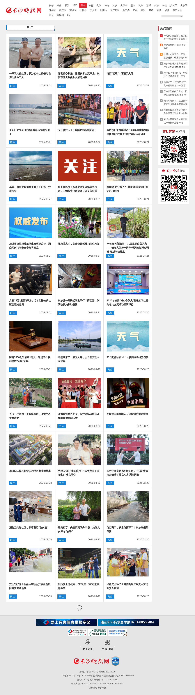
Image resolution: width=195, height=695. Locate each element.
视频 (167, 10)
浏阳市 (103, 10)
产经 (135, 10)
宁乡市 (93, 10)
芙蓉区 (173, 5)
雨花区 (62, 10)
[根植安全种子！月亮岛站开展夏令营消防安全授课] (128, 563)
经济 (75, 5)
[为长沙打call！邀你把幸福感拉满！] (79, 109)
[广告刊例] (107, 645)
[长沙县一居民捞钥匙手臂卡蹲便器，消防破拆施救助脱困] (79, 279)
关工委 (126, 10)
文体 (99, 5)
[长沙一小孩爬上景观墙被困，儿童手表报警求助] (30, 393)
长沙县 (83, 10)
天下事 (123, 5)
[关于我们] (88, 645)
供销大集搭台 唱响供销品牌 (175, 46)
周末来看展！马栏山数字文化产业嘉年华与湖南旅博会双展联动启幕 (175, 102)
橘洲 (143, 10)
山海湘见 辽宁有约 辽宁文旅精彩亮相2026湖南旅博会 (175, 84)
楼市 (133, 5)
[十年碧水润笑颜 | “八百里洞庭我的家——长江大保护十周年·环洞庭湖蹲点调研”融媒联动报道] (128, 222)
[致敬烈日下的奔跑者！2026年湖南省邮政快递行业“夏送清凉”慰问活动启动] (128, 109)
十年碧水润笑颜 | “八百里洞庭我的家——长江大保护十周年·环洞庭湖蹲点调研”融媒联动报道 (128, 247)
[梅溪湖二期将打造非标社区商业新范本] (30, 449)
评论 (107, 5)
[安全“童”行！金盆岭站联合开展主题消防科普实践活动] (30, 563)
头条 (51, 5)
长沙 (67, 5)
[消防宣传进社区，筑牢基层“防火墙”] (30, 506)
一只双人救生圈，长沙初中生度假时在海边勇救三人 (175, 37)
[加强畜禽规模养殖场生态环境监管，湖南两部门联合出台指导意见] (30, 222)
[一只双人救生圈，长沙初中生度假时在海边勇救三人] (30, 52)
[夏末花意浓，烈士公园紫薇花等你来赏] (79, 222)
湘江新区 (114, 10)
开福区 (52, 10)
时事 (114, 5)
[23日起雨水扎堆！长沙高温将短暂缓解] (128, 336)
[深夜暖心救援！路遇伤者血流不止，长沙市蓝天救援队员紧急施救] (79, 52)
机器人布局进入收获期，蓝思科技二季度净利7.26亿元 (175, 56)
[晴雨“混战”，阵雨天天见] (128, 52)
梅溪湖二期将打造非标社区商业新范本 (30, 470)
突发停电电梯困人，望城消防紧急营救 (127, 414)
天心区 (183, 5)
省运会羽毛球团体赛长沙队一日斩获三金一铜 (175, 121)
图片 (159, 10)
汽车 (140, 5)
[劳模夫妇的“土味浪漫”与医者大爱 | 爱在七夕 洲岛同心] (79, 449)
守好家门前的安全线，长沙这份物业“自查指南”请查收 (175, 93)
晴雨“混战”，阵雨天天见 (120, 73)
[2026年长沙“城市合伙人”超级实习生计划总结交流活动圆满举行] (128, 279)
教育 (91, 5)
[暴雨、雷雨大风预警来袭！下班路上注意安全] (30, 166)
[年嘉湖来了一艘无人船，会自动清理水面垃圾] (79, 336)
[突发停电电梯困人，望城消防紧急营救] (128, 393)
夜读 (151, 10)
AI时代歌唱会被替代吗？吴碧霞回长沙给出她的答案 (175, 111)
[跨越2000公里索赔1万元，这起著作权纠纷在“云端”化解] (30, 336)
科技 (164, 5)
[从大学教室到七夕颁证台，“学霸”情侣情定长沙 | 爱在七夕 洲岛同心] (128, 449)
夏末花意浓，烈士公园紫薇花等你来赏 (78, 243)
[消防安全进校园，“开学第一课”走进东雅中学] (79, 563)
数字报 (60, 15)
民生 (83, 5)
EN (68, 15)
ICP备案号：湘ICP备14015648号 (76, 675)
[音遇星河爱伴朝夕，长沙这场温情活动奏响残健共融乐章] (79, 393)
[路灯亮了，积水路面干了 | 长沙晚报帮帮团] (128, 506)
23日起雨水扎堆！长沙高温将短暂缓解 (127, 357)
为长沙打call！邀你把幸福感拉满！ (77, 130)
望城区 (72, 10)
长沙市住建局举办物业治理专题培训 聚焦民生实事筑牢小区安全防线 (175, 65)
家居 (51, 15)
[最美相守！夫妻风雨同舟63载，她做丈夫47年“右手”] (79, 506)
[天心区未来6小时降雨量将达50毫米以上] (30, 109)
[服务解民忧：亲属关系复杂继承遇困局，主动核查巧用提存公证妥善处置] (79, 166)
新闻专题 (177, 10)
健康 (156, 5)
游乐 (148, 5)
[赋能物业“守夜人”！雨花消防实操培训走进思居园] (128, 166)
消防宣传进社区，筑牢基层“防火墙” (28, 527)
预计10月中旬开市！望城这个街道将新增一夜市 (175, 74)
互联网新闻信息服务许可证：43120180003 (113, 675)
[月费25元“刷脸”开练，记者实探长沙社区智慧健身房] (30, 279)
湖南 (59, 5)
